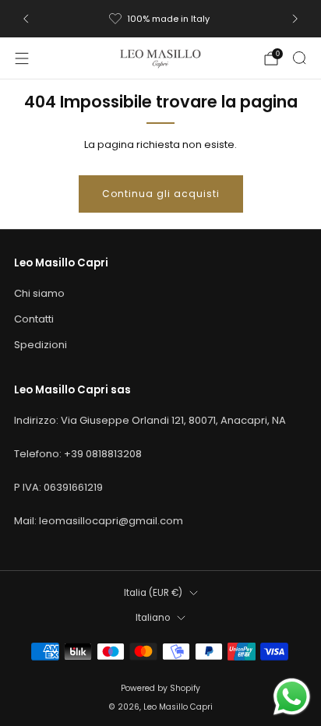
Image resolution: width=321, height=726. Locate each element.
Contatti (34, 319)
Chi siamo (39, 293)
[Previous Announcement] (25, 18)
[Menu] (22, 58)
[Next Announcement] (295, 18)
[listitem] (160, 18)
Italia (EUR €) (153, 593)
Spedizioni (40, 344)
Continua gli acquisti (161, 193)
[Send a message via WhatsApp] (291, 696)
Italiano (153, 617)
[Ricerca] (299, 57)
